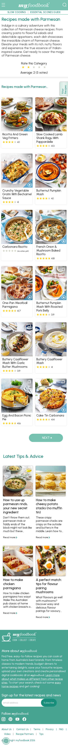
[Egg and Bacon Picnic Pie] (17, 410)
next (46, 438)
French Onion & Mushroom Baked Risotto (48, 250)
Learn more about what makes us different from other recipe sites (32, 679)
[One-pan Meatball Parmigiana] (17, 298)
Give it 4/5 (39, 67)
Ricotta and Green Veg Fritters (15, 136)
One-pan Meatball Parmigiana (14, 305)
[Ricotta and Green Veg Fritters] (17, 129)
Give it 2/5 (28, 67)
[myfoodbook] (19, 642)
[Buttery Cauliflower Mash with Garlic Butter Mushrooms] (17, 354)
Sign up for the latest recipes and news (31, 695)
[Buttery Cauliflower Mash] (51, 354)
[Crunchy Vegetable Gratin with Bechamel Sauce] (17, 185)
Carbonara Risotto (14, 247)
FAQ (61, 729)
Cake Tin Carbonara (50, 415)
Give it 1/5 (23, 67)
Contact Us (22, 729)
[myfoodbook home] (34, 8)
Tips (41, 734)
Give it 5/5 (44, 67)
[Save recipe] (29, 101)
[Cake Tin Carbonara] (51, 410)
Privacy (50, 729)
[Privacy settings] (6, 741)
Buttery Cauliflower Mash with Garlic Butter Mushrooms (15, 363)
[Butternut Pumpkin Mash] (51, 185)
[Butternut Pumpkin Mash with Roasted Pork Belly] (51, 298)
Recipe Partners (25, 734)
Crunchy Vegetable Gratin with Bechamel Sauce (17, 194)
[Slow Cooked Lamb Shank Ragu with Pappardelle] (51, 129)
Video (7, 734)
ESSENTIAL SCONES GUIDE (45, 12)
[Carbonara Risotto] (17, 242)
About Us (6, 729)
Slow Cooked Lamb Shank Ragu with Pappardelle (49, 138)
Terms (36, 729)
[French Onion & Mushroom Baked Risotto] (51, 242)
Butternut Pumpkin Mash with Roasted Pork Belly (49, 306)
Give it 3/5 (34, 67)
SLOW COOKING (16, 12)
